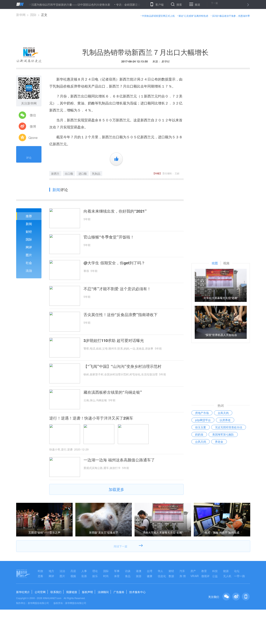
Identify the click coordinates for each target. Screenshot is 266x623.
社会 (29, 262)
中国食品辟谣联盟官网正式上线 (158, 15)
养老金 (219, 441)
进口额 (82, 173)
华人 (160, 571)
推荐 (29, 216)
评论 (29, 157)
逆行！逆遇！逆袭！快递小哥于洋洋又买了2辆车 (91, 418)
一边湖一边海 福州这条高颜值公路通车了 (119, 460)
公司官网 (40, 592)
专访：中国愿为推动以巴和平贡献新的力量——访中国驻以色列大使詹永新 (53, 4)
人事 (84, 571)
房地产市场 (202, 413)
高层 (73, 571)
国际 (33, 14)
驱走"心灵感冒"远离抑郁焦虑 (193, 15)
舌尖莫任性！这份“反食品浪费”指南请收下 (121, 314)
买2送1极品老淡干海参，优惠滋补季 (231, 15)
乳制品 (96, 173)
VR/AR (194, 576)
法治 (29, 270)
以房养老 (225, 420)
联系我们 (55, 592)
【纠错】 (157, 173)
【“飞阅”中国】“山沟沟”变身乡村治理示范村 (122, 366)
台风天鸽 (223, 413)
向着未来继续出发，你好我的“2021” (115, 211)
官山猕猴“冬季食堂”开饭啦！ (109, 237)
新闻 (29, 224)
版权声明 (87, 592)
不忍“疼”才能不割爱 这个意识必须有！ (117, 288)
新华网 (21, 14)
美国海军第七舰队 (223, 434)
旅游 (138, 576)
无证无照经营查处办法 (228, 427)
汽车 (182, 571)
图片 (29, 255)
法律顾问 (103, 592)
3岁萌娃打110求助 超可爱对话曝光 (114, 340)
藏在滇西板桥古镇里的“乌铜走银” (113, 392)
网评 (29, 247)
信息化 (162, 576)
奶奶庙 (199, 434)
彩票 (84, 576)
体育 (117, 576)
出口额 (69, 173)
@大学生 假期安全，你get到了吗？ (114, 262)
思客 (40, 576)
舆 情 (183, 576)
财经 (29, 231)
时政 (40, 571)
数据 (171, 576)
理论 (95, 571)
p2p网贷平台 (203, 420)
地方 (51, 571)
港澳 (138, 571)
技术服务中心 (137, 592)
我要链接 (71, 592)
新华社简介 (23, 592)
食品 (127, 576)
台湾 (149, 571)
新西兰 (55, 173)
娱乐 (95, 576)
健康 (149, 576)
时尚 (106, 576)
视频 (73, 576)
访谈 (127, 571)
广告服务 (119, 592)
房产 (193, 571)
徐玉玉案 (200, 427)
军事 (117, 571)
